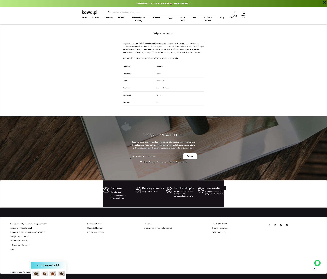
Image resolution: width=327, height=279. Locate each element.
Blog (222, 18)
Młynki (121, 18)
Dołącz (190, 156)
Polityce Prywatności (178, 162)
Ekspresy (109, 18)
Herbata (95, 18)
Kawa (84, 18)
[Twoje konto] (235, 12)
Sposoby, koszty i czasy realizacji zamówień (28, 224)
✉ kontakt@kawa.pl (220, 228)
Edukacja (147, 224)
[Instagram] (275, 224)
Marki (170, 18)
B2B (243, 18)
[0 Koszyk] (244, 12)
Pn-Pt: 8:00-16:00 (94, 224)
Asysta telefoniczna (95, 232)
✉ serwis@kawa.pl (95, 228)
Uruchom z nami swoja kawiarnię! (158, 228)
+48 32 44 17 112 (218, 232)
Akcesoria (157, 18)
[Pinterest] (281, 224)
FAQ (12, 249)
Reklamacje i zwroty (18, 241)
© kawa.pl (13, 269)
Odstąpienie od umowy (20, 245)
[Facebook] (269, 224)
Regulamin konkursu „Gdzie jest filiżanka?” (27, 232)
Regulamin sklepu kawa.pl (21, 228)
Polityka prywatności (19, 236)
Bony (194, 18)
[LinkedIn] (287, 224)
